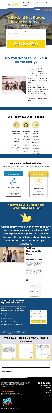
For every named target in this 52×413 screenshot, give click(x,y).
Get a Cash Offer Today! (45, 10)
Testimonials (44, 2)
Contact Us (48, 387)
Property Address (26, 31)
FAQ (50, 390)
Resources (48, 392)
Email (35, 36)
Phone (16, 36)
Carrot (16, 408)
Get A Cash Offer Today (46, 385)
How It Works (36, 2)
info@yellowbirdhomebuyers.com (8, 391)
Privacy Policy (48, 394)
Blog (50, 395)
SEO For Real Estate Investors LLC (14, 393)
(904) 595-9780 (46, 9)
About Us (25, 5)
